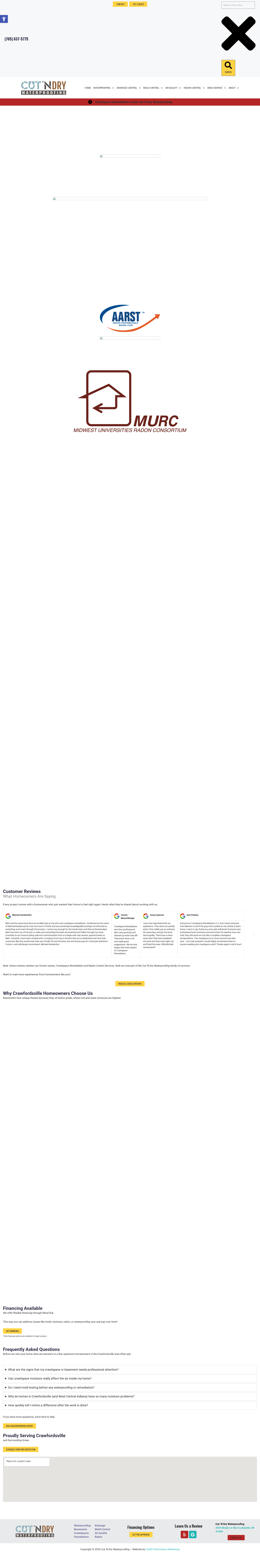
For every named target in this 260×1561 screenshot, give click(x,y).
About (232, 88)
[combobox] (238, 5)
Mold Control (151, 88)
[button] (4, 19)
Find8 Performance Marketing (163, 1549)
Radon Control (192, 88)
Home (88, 88)
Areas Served (214, 88)
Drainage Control (127, 88)
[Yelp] (184, 1534)
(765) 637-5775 (16, 39)
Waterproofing (101, 88)
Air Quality (171, 88)
